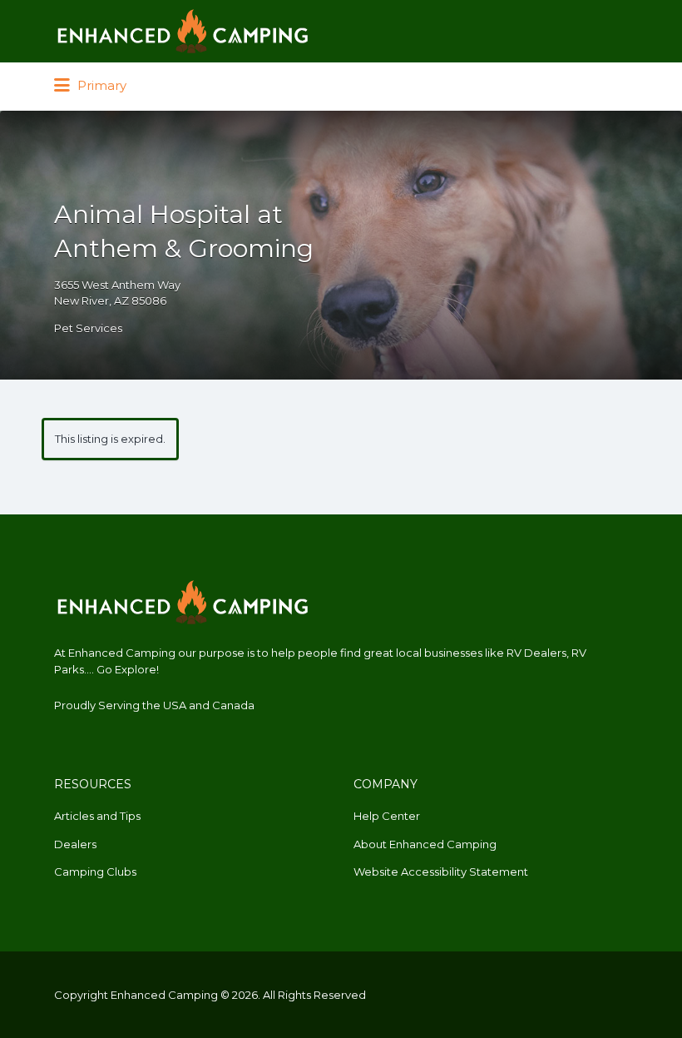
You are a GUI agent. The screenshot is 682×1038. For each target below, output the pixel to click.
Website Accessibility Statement (440, 871)
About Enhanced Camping (425, 844)
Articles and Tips (97, 815)
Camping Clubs (95, 871)
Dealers (75, 844)
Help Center (386, 815)
